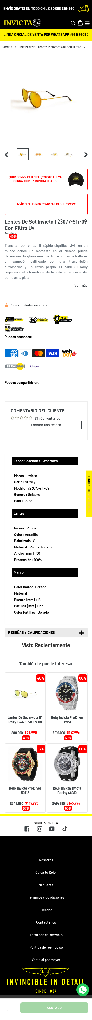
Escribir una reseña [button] (46, 425)
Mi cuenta (46, 885)
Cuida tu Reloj (46, 872)
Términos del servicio (46, 935)
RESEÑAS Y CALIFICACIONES (31, 632)
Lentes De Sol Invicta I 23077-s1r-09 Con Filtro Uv (51, 47)
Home (6, 47)
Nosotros (46, 860)
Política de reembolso (46, 947)
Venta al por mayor (46, 960)
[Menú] (87, 22)
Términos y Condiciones (46, 897)
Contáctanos (46, 922)
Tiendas (46, 910)
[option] (23, 154)
